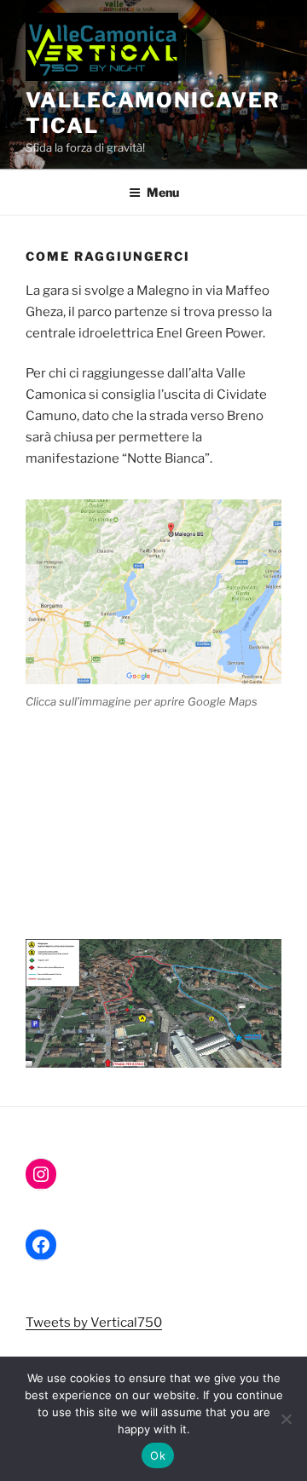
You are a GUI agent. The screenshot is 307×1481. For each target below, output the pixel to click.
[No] (285, 1418)
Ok (157, 1455)
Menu (163, 192)
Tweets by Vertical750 (94, 1322)
